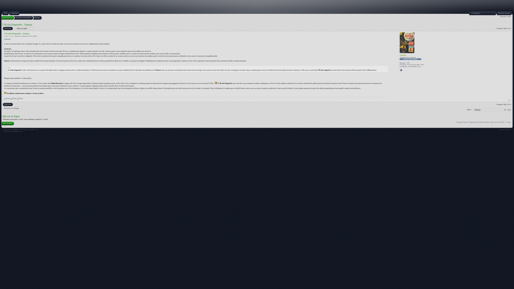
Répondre (7, 28)
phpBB (14, 129)
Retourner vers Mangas (11, 108)
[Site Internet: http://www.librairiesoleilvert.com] (401, 70)
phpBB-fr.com (17, 131)
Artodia (507, 129)
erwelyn (10, 36)
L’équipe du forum (462, 122)
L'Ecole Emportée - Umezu (17, 24)
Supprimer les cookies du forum (479, 122)
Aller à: (469, 110)
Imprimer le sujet (505, 16)
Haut (509, 100)
